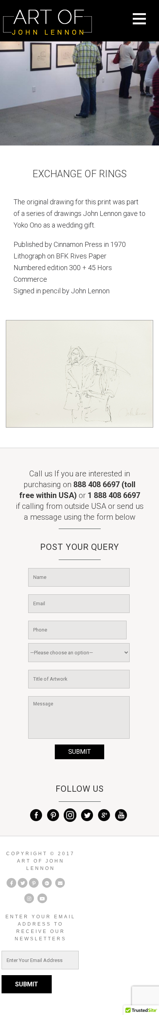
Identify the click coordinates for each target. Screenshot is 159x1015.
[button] (144, 23)
